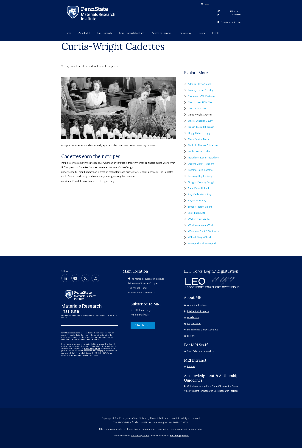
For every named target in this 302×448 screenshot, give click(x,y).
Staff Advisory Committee (200, 351)
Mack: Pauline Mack (198, 139)
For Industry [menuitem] (183, 34)
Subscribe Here (143, 325)
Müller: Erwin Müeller (199, 151)
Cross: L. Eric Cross (198, 108)
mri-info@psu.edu (140, 435)
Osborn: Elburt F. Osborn (201, 163)
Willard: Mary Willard (199, 237)
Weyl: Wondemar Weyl (200, 225)
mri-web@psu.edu (179, 435)
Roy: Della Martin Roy (199, 194)
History (191, 335)
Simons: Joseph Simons (200, 206)
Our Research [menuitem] (103, 34)
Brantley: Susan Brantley (200, 90)
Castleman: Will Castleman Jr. (203, 96)
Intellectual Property (198, 311)
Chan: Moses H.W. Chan (200, 102)
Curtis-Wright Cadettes (200, 114)
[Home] (80, 294)
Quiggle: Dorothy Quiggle (201, 182)
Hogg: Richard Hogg (199, 133)
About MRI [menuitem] (82, 34)
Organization (194, 323)
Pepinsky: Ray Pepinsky (200, 176)
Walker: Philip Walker (199, 219)
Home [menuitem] (68, 33)
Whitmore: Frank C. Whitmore (203, 231)
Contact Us (236, 15)
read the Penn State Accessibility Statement (82, 355)
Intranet (191, 366)
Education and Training (231, 22)
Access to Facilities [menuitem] (159, 34)
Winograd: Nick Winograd (202, 243)
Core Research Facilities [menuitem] (130, 34)
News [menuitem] (200, 34)
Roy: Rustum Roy (197, 200)
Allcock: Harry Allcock (199, 84)
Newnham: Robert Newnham (203, 157)
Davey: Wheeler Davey (200, 120)
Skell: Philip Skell (196, 212)
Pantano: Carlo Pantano (200, 170)
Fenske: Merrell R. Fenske (201, 127)
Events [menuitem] (214, 34)
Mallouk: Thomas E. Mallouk (203, 145)
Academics (193, 317)
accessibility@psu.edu (92, 349)
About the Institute (197, 305)
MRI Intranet (235, 11)
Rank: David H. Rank (198, 188)
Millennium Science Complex (202, 329)
